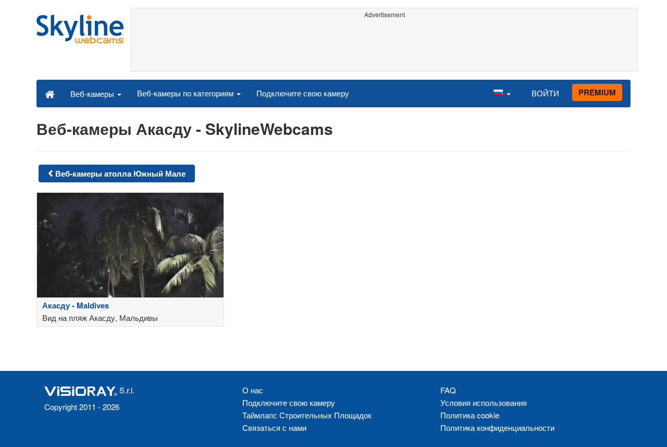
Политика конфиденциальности (497, 427)
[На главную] (50, 93)
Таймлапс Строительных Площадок (307, 414)
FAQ (448, 389)
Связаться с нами (274, 427)
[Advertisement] (384, 45)
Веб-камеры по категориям (186, 93)
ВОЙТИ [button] (545, 93)
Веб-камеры (93, 93)
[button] (501, 93)
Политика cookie (469, 414)
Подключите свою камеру (302, 93)
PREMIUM (597, 92)
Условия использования (483, 402)
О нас (252, 389)
